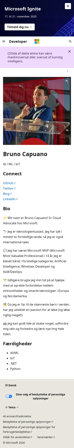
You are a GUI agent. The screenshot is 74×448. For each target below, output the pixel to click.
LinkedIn (9, 199)
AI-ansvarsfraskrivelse (17, 416)
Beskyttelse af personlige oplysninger (27, 422)
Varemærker (45, 437)
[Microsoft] (37, 41)
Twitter (8, 188)
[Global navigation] (4, 41)
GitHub (8, 183)
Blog (6, 194)
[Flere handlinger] (67, 71)
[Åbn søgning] (70, 41)
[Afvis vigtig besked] (68, 6)
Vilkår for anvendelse (16, 437)
